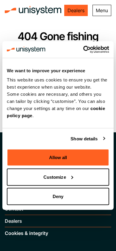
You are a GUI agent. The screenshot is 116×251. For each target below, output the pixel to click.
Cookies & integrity (26, 233)
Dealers (76, 10)
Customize (54, 176)
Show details (84, 138)
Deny (58, 196)
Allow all (58, 157)
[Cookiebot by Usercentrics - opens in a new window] (83, 50)
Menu (102, 10)
